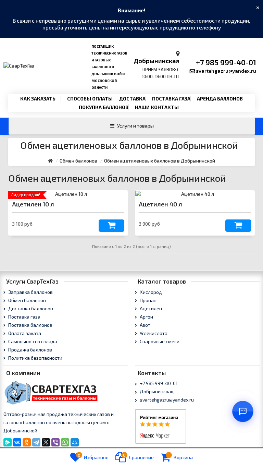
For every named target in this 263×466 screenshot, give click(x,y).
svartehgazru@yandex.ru (226, 71)
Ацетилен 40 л (160, 204)
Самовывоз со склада (32, 341)
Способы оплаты (90, 98)
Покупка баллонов (103, 107)
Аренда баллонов (220, 98)
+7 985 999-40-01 (226, 62)
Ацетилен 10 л (33, 204)
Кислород (150, 292)
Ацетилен (150, 308)
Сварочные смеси (159, 341)
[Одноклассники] (27, 442)
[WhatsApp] (65, 442)
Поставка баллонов (29, 325)
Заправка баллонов (30, 292)
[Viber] (55, 442)
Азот (144, 325)
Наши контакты (157, 107)
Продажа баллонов (29, 350)
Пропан (147, 300)
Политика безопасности (34, 358)
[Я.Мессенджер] (7, 442)
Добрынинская (156, 60)
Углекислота (153, 333)
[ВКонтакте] (17, 442)
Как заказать (37, 98)
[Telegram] (36, 442)
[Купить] (111, 225)
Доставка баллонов (30, 308)
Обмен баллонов (26, 300)
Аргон (146, 317)
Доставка (132, 98)
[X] (46, 442)
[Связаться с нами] (242, 411)
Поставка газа (171, 98)
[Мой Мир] (75, 442)
